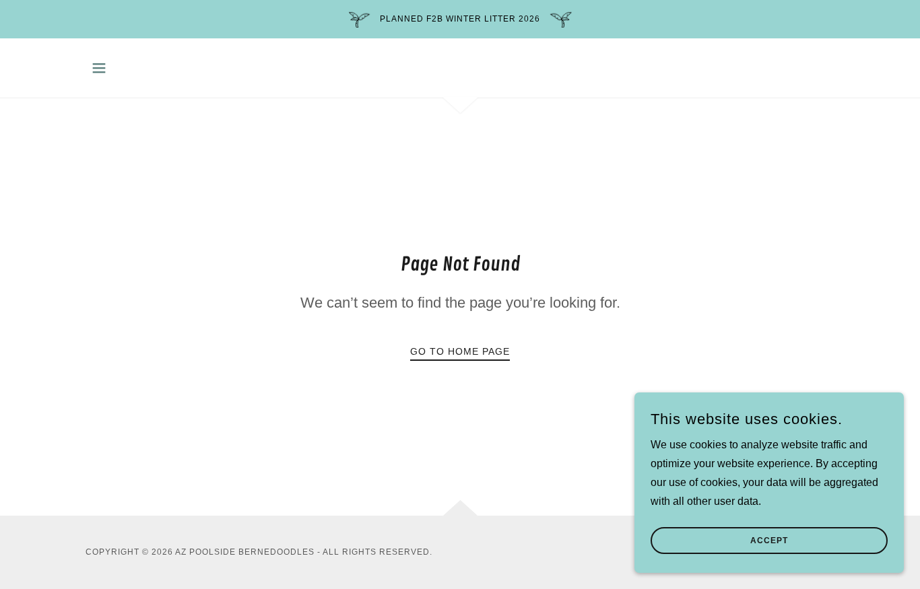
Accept (769, 540)
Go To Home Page (460, 351)
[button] (99, 68)
